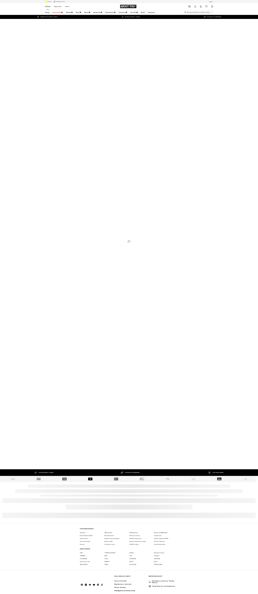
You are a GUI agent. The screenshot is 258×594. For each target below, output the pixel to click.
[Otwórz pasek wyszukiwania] (185, 17)
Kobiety (48, 11)
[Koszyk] (212, 11)
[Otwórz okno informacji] (219, 3)
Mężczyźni (58, 11)
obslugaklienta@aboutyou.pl (108, 578)
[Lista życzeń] (206, 11)
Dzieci (67, 11)
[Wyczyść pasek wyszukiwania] (212, 17)
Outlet (49, 6)
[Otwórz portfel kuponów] (189, 11)
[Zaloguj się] (195, 11)
